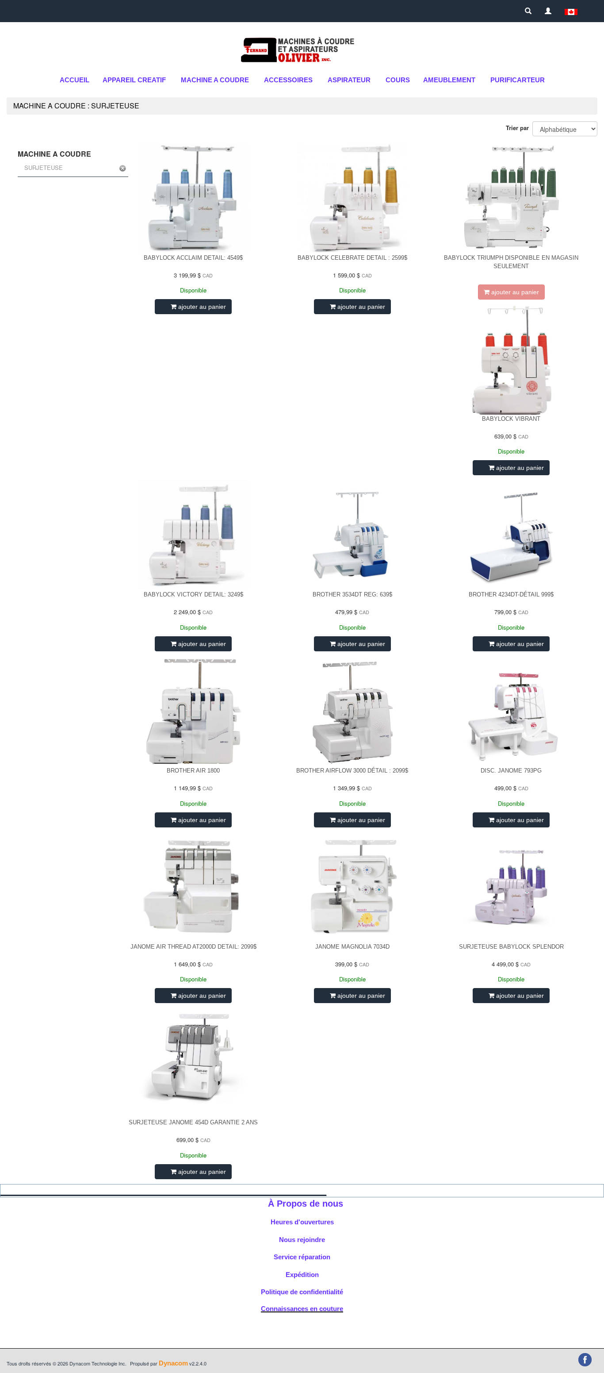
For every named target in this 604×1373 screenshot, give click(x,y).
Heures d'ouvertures (302, 1222)
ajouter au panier (201, 306)
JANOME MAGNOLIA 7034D (352, 946)
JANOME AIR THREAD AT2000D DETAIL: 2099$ (193, 946)
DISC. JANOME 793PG (511, 770)
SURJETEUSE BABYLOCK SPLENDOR (511, 946)
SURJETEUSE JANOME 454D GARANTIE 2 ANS (193, 1122)
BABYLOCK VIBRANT (511, 418)
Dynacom (173, 1363)
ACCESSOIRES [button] (288, 80)
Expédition (302, 1274)
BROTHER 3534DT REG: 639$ (352, 594)
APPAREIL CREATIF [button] (134, 80)
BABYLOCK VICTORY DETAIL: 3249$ (193, 594)
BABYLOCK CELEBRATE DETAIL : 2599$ (352, 257)
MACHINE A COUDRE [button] (215, 80)
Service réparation (302, 1257)
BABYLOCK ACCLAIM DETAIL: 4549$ (193, 257)
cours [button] (398, 80)
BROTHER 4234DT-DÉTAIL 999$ (511, 594)
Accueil (74, 80)
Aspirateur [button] (349, 80)
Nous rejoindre (302, 1239)
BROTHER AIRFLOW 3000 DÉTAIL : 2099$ (352, 770)
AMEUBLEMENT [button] (449, 80)
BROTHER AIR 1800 (193, 770)
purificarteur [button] (517, 80)
